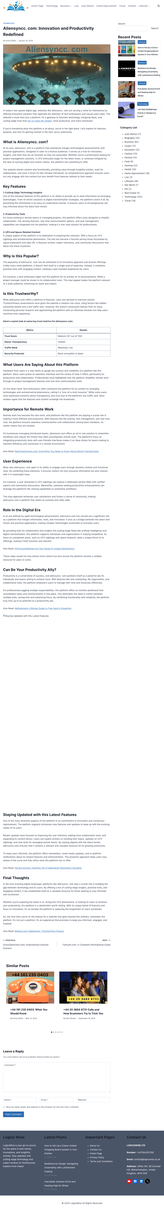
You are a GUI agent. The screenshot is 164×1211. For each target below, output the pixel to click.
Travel (122, 6)
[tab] (51, 1032)
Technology (52, 6)
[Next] (103, 1001)
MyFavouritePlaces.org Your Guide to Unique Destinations (44, 548)
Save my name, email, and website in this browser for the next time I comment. (42, 1107)
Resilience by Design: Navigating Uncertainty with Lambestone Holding (149, 71)
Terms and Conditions (101, 1161)
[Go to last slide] (10, 1001)
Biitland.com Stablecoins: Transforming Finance (39, 931)
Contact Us (95, 1149)
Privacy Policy (97, 1157)
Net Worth (130, 185)
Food (127, 161)
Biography (130, 138)
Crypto (128, 146)
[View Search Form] (158, 6)
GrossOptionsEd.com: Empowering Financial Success (25, 944)
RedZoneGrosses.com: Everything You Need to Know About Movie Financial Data (57, 451)
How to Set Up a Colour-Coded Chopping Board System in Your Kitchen (148, 51)
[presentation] (30, 988)
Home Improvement (106, 6)
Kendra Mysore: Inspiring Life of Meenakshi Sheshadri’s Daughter (48, 868)
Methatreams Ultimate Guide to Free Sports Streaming (43, 608)
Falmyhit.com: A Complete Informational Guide (86, 942)
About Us (95, 1145)
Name (8, 1100)
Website (82, 1100)
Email (44, 1100)
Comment (10, 1065)
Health (128, 169)
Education (130, 149)
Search (121, 23)
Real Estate (130, 193)
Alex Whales (71, 1018)
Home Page (37, 6)
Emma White (11, 41)
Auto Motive (87, 6)
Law (76, 6)
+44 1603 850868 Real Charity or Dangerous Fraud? (147, 112)
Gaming (128, 165)
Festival (128, 157)
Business (142, 63)
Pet (126, 189)
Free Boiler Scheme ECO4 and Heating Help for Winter (149, 92)
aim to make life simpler (39, 121)
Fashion (132, 6)
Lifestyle (142, 42)
